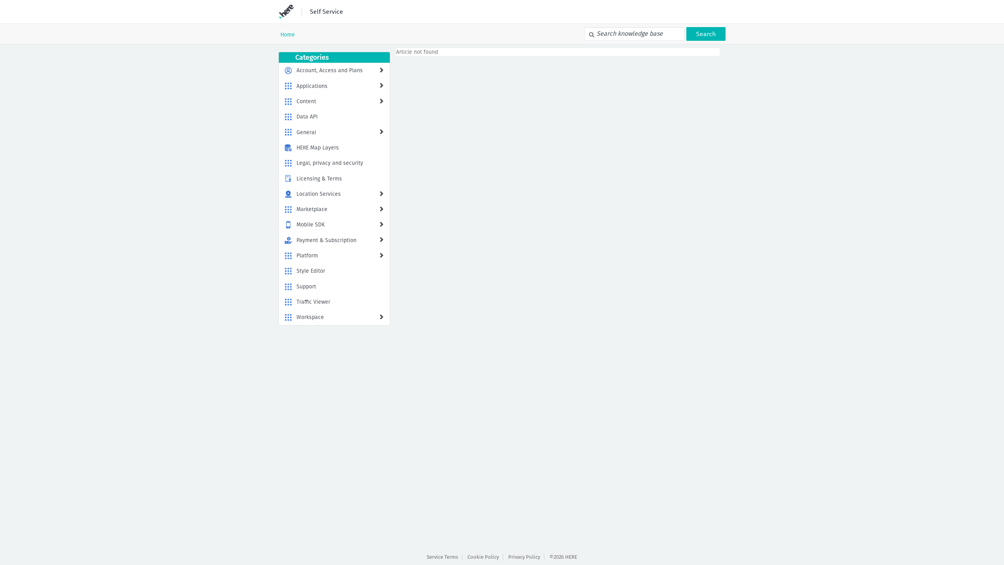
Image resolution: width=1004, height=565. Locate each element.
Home (287, 34)
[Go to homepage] (286, 12)
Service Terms (442, 557)
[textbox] (634, 34)
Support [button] (306, 286)
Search (706, 34)
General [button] (306, 132)
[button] (381, 70)
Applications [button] (311, 86)
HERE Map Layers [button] (317, 147)
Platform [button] (307, 255)
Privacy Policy (524, 557)
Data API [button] (307, 116)
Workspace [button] (310, 317)
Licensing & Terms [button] (319, 178)
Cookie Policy (483, 557)
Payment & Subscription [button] (326, 240)
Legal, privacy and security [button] (329, 163)
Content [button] (306, 101)
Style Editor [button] (310, 271)
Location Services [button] (318, 194)
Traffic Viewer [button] (313, 302)
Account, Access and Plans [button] (329, 70)
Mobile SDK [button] (310, 224)
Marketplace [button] (311, 209)
